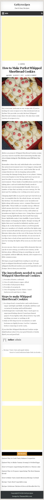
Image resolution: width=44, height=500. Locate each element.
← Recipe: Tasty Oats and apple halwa (15, 350)
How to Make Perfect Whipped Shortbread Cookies (22, 69)
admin (10, 75)
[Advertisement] (22, 39)
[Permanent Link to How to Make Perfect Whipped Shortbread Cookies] (22, 91)
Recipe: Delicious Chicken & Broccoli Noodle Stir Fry (21, 486)
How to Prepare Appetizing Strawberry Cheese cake (21, 467)
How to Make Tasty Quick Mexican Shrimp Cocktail (20, 478)
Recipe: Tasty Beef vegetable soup (14, 482)
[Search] (42, 13)
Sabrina (22, 64)
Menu (6, 13)
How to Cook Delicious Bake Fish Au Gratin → (26, 352)
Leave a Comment (32, 75)
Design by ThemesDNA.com (22, 496)
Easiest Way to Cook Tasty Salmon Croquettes (18, 458)
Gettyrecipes (22, 4)
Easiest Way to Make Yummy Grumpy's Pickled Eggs (21, 462)
